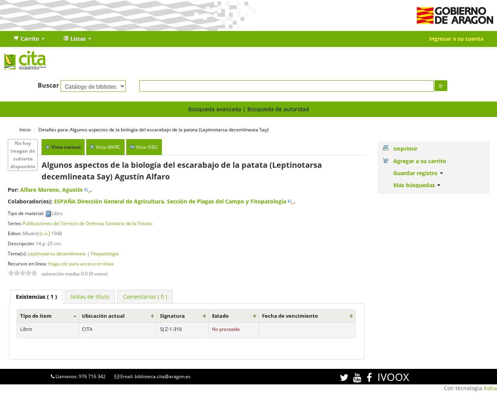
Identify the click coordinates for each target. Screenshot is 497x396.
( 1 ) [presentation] (36, 296)
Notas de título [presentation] (90, 296)
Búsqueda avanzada (214, 109)
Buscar (48, 85)
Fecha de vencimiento (290, 316)
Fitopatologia (105, 253)
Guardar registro (416, 173)
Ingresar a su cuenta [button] (456, 38)
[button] (29, 38)
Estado (220, 316)
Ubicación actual (103, 316)
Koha (490, 388)
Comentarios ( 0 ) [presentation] (145, 296)
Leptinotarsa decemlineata (57, 253)
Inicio (25, 129)
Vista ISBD (147, 147)
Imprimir (405, 148)
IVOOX (393, 377)
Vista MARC (108, 147)
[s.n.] (45, 233)
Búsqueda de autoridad (278, 109)
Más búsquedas (414, 185)
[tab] (36, 297)
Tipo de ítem (36, 316)
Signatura (172, 316)
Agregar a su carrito (419, 161)
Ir (441, 86)
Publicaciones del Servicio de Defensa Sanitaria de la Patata (87, 223)
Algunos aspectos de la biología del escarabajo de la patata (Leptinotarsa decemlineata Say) (153, 129)
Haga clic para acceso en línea (81, 263)
